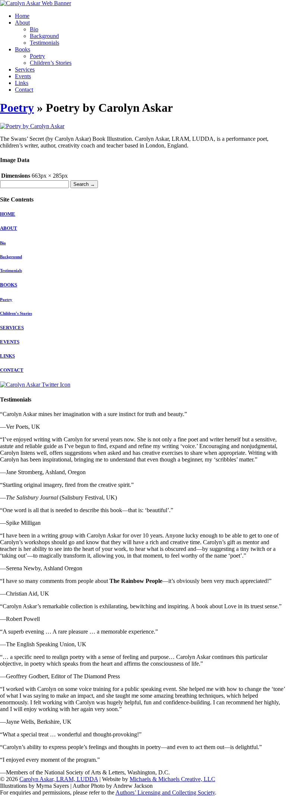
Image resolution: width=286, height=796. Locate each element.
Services (25, 69)
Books (22, 49)
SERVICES (12, 327)
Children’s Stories (51, 63)
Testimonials (44, 42)
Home (22, 16)
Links (21, 83)
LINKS (7, 356)
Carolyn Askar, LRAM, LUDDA (58, 779)
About (22, 22)
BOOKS (8, 285)
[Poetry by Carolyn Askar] (32, 126)
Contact (24, 89)
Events (23, 76)
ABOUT (8, 228)
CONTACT (11, 370)
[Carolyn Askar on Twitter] (35, 384)
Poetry (37, 56)
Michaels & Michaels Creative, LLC (172, 779)
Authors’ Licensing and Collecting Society (165, 792)
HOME (7, 214)
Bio (34, 29)
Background (44, 36)
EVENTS (9, 342)
